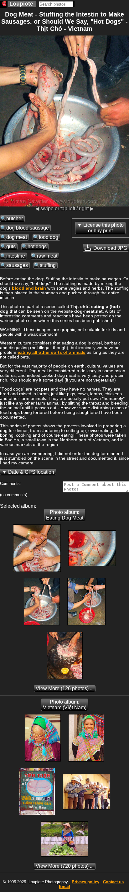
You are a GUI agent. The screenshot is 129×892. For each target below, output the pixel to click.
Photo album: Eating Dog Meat (64, 515)
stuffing (48, 265)
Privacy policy (85, 882)
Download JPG (109, 248)
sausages (17, 265)
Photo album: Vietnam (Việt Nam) (64, 704)
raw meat (47, 256)
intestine (15, 256)
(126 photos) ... (65, 688)
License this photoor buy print (103, 227)
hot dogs (37, 246)
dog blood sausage (27, 227)
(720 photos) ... (65, 866)
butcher (14, 218)
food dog (48, 237)
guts (11, 246)
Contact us (113, 882)
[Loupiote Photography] (3, 4)
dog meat (16, 237)
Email (64, 886)
